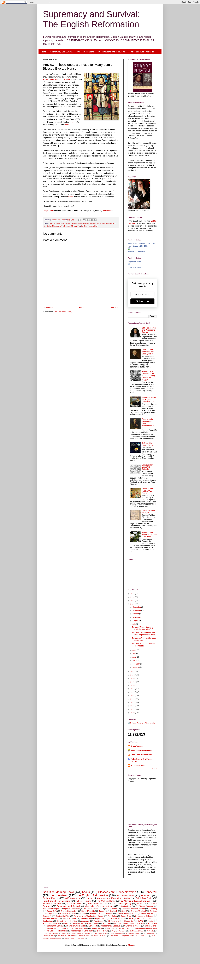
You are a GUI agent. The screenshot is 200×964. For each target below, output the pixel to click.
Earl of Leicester (55, 938)
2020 (132, 678)
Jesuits (150, 921)
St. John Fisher (74, 903)
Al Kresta (150, 931)
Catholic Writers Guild (76, 926)
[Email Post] (79, 220)
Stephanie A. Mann (134, 262)
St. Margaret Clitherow (144, 916)
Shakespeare (96, 928)
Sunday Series (111, 909)
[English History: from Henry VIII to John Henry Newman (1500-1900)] (129, 249)
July (134, 624)
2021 (132, 675)
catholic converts (83, 901)
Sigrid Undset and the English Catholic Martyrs (149, 400)
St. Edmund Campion (144, 906)
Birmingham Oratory (55, 926)
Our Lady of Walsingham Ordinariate (129, 923)
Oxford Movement (116, 933)
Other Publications (85, 52)
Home (43, 52)
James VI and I (151, 926)
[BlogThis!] (86, 219)
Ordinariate (80, 938)
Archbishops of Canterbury (82, 931)
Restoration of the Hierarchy (146, 928)
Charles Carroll (83, 936)
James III (64, 933)
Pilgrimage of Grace (51, 923)
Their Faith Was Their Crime (142, 52)
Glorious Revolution (99, 936)
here (72, 122)
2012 (132, 706)
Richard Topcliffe (88, 911)
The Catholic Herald (106, 901)
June (135, 650)
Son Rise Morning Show (89, 226)
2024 (132, 601)
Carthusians (48, 921)
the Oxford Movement (92, 909)
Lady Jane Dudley (100, 933)
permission (107, 211)
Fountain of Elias (138, 766)
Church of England (138, 911)
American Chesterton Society (133, 909)
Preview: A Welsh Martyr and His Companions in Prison (143, 634)
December (137, 607)
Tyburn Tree (126, 916)
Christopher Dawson (50, 933)
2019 (132, 682)
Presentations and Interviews (111, 52)
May (134, 653)
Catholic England (146, 914)
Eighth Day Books (143, 898)
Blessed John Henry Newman (117, 892)
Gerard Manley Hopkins (67, 921)
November (137, 610)
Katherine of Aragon (51, 909)
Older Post (114, 308)
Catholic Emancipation (126, 914)
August (136, 621)
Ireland (83, 914)
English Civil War (63, 916)
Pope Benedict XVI (97, 903)
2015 (132, 696)
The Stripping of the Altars (81, 933)
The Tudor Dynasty (121, 903)
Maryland (110, 928)
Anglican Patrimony (119, 931)
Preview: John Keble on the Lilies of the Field (149, 534)
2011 (132, 709)
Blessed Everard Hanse (58, 223)
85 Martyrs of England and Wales (136, 901)
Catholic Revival (49, 936)
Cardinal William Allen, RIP (148, 512)
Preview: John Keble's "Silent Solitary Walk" (147, 352)
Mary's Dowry (52, 928)
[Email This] (84, 219)
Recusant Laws (124, 928)
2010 (132, 713)
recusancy (153, 909)
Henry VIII (151, 892)
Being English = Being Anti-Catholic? (148, 467)
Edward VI (47, 916)
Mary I (140, 903)
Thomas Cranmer (69, 919)
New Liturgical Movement (141, 750)
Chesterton (114, 936)
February (136, 664)
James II (102, 911)
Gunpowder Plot (127, 936)
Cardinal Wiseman (142, 936)
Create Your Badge (134, 267)
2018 (132, 685)
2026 (132, 594)
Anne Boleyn (86, 919)
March (135, 660)
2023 (132, 604)
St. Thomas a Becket (67, 914)
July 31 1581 (100, 223)
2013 (132, 702)
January (136, 667)
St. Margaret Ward (136, 931)
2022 (132, 672)
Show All (154, 769)
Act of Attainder (149, 933)
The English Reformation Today (140, 919)
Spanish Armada (117, 919)
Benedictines (78, 923)
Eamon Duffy (52, 911)
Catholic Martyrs (50, 898)
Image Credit (48, 211)
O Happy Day (75, 226)
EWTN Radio (92, 923)
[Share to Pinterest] (95, 219)
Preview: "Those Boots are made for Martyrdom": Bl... (143, 628)
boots (69, 223)
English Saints (100, 919)
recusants (85, 921)
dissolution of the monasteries (99, 906)
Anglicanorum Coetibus (110, 926)
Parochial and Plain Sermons (56, 901)
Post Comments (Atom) (63, 312)
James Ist (93, 926)
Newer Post (48, 308)
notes (71, 197)
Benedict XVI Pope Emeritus (101, 914)
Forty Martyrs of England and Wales (88, 916)
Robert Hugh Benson (133, 933)
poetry (89, 898)
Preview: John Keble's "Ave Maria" (147, 491)
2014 (132, 699)
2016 (132, 692)
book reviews (59, 895)
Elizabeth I (146, 895)
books (86, 892)
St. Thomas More (125, 895)
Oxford (124, 911)
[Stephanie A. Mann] (129, 265)
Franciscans (98, 921)
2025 (132, 597)
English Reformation (69, 911)
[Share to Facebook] (92, 219)
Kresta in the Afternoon (66, 936)
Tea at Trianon (136, 746)
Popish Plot (152, 923)
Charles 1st (128, 921)
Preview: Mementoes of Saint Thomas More (143, 645)
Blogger (131, 945)
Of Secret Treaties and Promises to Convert (149, 330)
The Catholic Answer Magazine (74, 928)
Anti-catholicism (125, 906)
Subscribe (142, 301)
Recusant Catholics (52, 903)
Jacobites (106, 923)
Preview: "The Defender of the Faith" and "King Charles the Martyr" (148, 375)
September (137, 617)
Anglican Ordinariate (71, 909)
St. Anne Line (113, 921)
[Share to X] (89, 219)
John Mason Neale (50, 919)
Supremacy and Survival (61, 52)
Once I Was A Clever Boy (141, 755)
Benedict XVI (102, 931)
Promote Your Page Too (136, 251)
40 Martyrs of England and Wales (113, 898)
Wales (65, 923)
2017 (132, 689)
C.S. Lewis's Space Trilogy (147, 444)
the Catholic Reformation (57, 931)
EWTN (140, 921)
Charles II (113, 911)
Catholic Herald (69, 938)
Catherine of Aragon (132, 926)
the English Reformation (92, 895)
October (136, 614)
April (135, 657)
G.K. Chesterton (72, 898)
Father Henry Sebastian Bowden (56, 79)
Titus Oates (112, 916)
